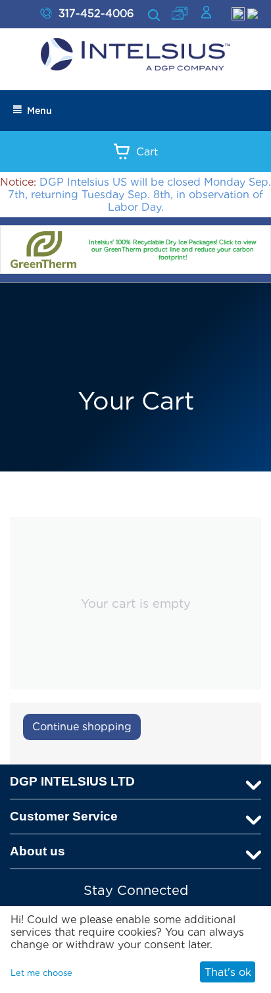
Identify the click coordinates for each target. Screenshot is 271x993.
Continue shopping (82, 726)
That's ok (228, 972)
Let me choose (41, 973)
